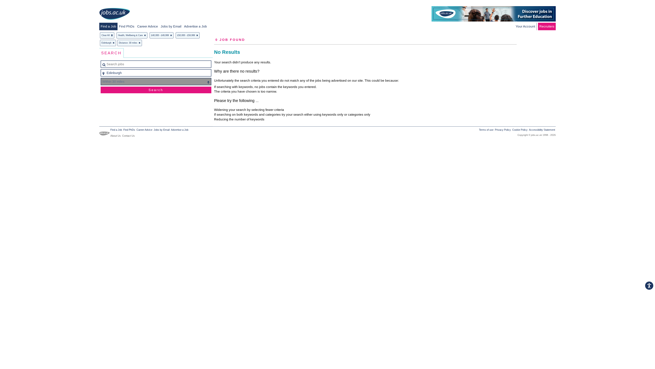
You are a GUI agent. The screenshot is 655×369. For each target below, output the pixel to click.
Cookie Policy (520, 129)
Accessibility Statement (542, 129)
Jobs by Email (171, 26)
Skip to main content (16, 3)
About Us (115, 135)
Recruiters (546, 26)
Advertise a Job (195, 26)
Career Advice (147, 26)
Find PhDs (126, 26)
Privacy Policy (503, 129)
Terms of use (486, 129)
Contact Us (128, 135)
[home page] (114, 14)
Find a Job (108, 26)
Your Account (525, 26)
